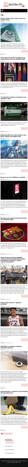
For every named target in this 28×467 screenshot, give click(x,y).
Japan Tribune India (8, 446)
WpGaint (18, 466)
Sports (9, 254)
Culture (6, 254)
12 (9, 433)
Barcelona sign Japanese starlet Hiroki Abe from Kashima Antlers (13, 218)
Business (6, 131)
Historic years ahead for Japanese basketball (11, 303)
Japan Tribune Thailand (9, 449)
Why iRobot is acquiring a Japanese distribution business (11, 347)
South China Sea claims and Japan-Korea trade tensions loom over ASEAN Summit (13, 58)
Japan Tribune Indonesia (9, 453)
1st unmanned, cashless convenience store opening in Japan (13, 97)
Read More (24, 51)
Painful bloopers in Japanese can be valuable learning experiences (14, 392)
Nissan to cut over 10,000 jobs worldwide (13, 177)
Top (5, 54)
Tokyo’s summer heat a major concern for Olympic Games (13, 19)
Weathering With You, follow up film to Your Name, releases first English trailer (13, 135)
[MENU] (2, 10)
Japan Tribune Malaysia (9, 442)
